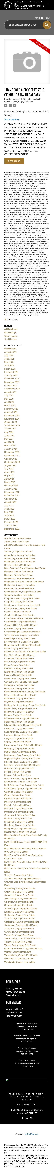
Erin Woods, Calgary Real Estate (28, 215)
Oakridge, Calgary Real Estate (18, 792)
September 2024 (12, 425)
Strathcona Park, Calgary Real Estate (22, 301)
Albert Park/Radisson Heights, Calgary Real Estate (20, 175)
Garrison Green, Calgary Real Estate (22, 221)
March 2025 (9, 405)
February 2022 (11, 522)
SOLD (48, 18)
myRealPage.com (31, 1134)
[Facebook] (22, 1118)
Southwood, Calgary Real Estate (20, 299)
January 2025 (10, 412)
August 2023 (10, 465)
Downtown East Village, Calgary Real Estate (25, 652)
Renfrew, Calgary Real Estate (37, 268)
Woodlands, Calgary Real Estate (28, 315)
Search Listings (13, 995)
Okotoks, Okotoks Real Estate (18, 798)
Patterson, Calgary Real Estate (40, 266)
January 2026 (10, 375)
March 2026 (9, 369)
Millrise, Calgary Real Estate (35, 252)
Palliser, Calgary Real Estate (22, 263)
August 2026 (10, 352)
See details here (12, 119)
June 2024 (9, 435)
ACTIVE (37, 18)
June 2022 (9, 509)
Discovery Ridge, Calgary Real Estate (16, 208)
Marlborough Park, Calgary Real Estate (22, 755)
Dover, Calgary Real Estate (22, 210)
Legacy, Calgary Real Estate (39, 241)
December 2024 (11, 415)
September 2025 (12, 389)
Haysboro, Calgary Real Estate (28, 228)
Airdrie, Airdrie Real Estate (40, 172)
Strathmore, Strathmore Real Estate (20, 925)
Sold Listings (10, 339)
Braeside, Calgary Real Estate (28, 183)
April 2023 (9, 479)
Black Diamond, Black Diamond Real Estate (24, 181)
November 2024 (11, 419)
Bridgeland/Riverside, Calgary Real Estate (31, 186)
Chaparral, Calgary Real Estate (18, 602)
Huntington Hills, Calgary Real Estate (16, 235)
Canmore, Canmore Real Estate (36, 188)
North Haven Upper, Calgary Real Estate (26, 259)
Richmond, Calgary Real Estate (14, 270)
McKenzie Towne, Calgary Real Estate (30, 250)
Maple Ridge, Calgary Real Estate (20, 246)
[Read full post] (27, 63)
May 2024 (9, 439)
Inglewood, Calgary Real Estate (39, 235)
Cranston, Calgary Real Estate (18, 628)
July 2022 (8, 505)
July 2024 (8, 432)
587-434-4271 (27, 1054)
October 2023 (10, 459)
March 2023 (9, 482)
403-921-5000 (27, 1042)
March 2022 (9, 519)
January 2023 (10, 489)
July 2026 (8, 355)
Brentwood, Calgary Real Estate (19, 578)
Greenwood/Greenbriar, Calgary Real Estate (24, 692)
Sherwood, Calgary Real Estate (19, 892)
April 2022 (9, 515)
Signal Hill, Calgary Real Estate (19, 292)
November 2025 (11, 382)
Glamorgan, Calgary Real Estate (19, 685)
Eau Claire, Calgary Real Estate (28, 212)
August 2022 (10, 502)
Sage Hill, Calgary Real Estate (27, 286)
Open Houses (10, 336)
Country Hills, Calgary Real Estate (20, 622)
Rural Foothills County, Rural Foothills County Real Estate (23, 275)
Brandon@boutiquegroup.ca (27, 1039)
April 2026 (9, 365)
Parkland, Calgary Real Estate (19, 266)
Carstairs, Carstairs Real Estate (19, 595)
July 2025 (8, 395)
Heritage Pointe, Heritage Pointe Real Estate (25, 705)
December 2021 (11, 529)
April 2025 (9, 402)
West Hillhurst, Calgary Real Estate (29, 312)
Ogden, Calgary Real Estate (27, 261)
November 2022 (11, 495)
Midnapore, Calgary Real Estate (14, 252)
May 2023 (9, 475)
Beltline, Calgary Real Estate (17, 565)
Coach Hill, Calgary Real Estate (19, 615)
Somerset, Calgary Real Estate (18, 905)
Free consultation (14, 1016)
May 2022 (9, 512)
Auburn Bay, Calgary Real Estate (19, 558)
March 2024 (9, 445)
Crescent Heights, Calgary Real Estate (30, 203)
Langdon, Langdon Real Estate (19, 241)
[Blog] (31, 1118)
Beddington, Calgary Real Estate (23, 179)
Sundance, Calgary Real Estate (23, 303)
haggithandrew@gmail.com (27, 1051)
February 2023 (11, 485)
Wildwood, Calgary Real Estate (18, 958)
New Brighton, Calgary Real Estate (15, 257)
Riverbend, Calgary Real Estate (35, 270)
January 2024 (10, 449)
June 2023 (9, 472)
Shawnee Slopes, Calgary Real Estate (22, 878)
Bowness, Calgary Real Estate (18, 572)
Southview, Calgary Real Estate (19, 912)
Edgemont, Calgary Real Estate (19, 658)
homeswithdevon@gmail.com (27, 1063)
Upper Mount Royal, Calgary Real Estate (26, 310)
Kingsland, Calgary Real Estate (19, 728)
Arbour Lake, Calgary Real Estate (23, 177)
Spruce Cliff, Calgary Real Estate (19, 918)
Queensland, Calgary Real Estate (16, 268)
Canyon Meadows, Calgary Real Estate (17, 190)
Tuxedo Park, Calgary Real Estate (20, 945)
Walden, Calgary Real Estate (17, 952)
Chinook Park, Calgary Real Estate (20, 608)
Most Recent (10, 349)
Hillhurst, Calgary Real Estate (34, 232)
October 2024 (10, 422)
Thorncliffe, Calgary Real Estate (20, 306)
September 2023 (12, 462)
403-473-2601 (27, 1066)
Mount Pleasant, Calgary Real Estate (36, 255)
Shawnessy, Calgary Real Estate (20, 290)
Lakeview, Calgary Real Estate (18, 735)
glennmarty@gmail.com (27, 1026)
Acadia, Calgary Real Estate (22, 172)
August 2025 (10, 392)
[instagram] (27, 1118)
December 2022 (11, 492)
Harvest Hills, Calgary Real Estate (29, 226)
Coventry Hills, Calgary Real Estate (29, 201)
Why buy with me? (14, 989)
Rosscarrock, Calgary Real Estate (38, 272)
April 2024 (9, 442)
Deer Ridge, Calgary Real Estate (35, 206)
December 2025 (11, 379)
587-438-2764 (27, 1029)
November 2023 (11, 455)
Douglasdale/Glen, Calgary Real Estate (22, 645)
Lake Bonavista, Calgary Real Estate (21, 239)
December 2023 (11, 452)
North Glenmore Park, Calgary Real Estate (24, 785)
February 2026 (11, 372)
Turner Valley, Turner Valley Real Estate (22, 938)
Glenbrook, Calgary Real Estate (23, 223)
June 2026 (9, 359)
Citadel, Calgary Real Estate (23, 102)
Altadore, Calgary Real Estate (18, 552)
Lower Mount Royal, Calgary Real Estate (17, 243)
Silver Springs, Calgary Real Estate (20, 898)
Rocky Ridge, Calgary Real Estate (15, 272)
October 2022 (10, 499)
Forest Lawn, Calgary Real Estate (20, 678)
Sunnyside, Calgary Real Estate (19, 932)
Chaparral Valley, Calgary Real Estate (22, 192)
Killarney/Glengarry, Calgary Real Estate (17, 237)
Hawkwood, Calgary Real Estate (19, 698)
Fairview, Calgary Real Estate (19, 219)
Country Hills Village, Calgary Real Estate (26, 199)
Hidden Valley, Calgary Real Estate (34, 230)
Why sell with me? (14, 1009)
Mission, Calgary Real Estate (13, 255)
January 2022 (10, 525)
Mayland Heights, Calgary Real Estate (25, 248)
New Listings (10, 332)
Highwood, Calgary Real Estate (14, 232)
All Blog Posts (10, 329)
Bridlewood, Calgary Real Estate (14, 188)
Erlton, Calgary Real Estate (17, 665)
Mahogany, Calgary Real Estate (19, 748)
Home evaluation (14, 1012)
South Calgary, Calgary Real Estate (21, 297)
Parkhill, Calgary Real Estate (17, 805)
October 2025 (10, 385)
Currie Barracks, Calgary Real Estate (21, 635)
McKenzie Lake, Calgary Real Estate (21, 762)
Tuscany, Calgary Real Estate (22, 308)
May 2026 (9, 362)
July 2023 (8, 469)
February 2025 (11, 409)
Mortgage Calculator (15, 992)
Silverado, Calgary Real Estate (19, 295)
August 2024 (10, 429)
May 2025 (9, 399)
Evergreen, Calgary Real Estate (19, 672)
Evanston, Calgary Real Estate (23, 217)
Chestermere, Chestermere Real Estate (26, 194)
